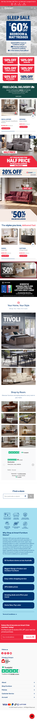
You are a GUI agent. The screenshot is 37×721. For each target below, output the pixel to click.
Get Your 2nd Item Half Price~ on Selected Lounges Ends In (18, 3)
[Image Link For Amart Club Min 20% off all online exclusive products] (18, 172)
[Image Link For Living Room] (9, 406)
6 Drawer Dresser (23, 250)
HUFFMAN (22, 248)
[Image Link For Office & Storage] (9, 430)
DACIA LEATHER (6, 119)
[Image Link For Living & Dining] (10, 69)
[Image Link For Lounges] (10, 61)
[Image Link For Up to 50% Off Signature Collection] (18, 270)
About (4, 682)
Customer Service (8, 694)
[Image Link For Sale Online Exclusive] (18, 199)
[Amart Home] (8, 8)
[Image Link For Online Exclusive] (26, 77)
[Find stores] (31, 496)
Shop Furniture (7, 686)
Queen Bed (4, 250)
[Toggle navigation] (2, 8)
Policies (4, 690)
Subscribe (29, 637)
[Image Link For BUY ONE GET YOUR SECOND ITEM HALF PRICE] (18, 151)
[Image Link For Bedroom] (26, 61)
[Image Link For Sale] (27, 442)
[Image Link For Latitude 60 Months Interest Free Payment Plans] (18, 288)
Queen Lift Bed (23, 121)
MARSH (3, 248)
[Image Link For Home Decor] (27, 430)
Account (5, 697)
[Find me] (25, 496)
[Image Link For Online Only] (9, 442)
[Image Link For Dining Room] (27, 406)
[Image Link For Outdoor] (26, 69)
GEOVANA (22, 119)
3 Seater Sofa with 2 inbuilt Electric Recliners (9, 121)
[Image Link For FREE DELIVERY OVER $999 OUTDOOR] (18, 90)
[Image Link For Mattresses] (10, 77)
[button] (33, 116)
